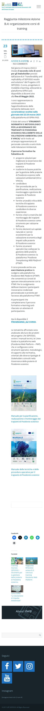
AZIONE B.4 (16, 61)
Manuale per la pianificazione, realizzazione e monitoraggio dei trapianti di (26, 418)
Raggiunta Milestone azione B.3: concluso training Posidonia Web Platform (31, 572)
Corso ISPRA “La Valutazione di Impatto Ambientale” (17, 597)
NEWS (25, 61)
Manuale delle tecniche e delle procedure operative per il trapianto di (25, 472)
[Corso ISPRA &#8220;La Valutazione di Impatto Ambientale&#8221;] (17, 588)
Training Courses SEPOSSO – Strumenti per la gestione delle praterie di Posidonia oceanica (16, 573)
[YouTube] (7, 678)
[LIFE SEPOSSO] (12, 4)
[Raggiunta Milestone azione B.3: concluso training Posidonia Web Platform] (32, 560)
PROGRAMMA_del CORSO (23, 322)
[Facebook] (7, 666)
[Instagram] (29, 666)
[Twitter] (18, 666)
